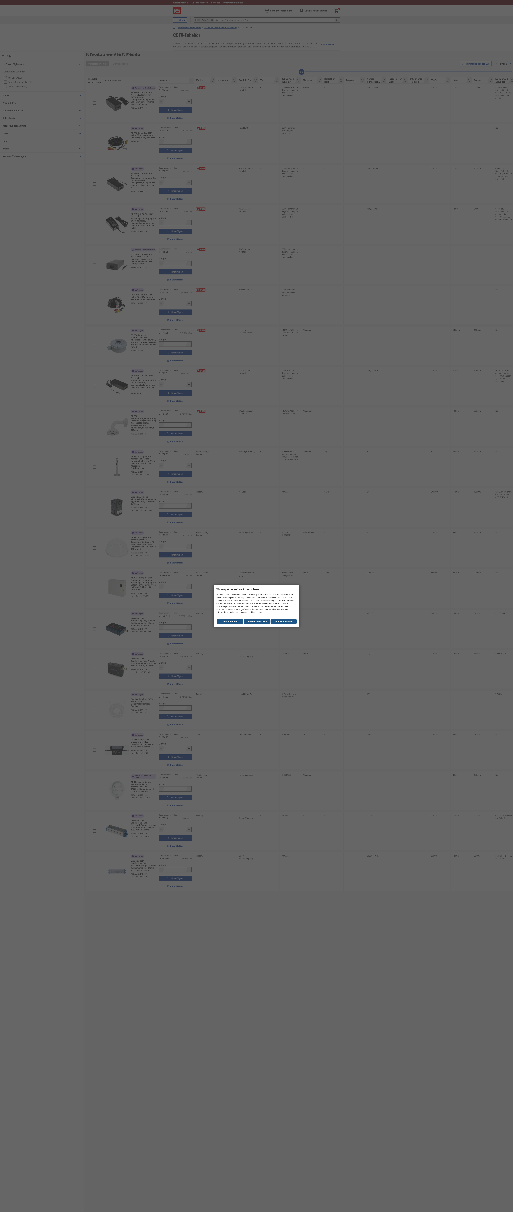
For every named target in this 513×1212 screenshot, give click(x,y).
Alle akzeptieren (284, 621)
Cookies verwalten (257, 621)
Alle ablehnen (230, 621)
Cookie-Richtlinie (255, 612)
